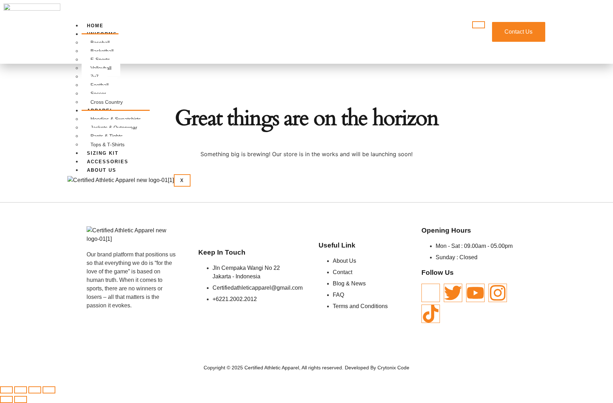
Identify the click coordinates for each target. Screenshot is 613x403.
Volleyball (100, 68)
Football (99, 85)
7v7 (94, 76)
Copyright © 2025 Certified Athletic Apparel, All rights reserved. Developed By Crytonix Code (306, 367)
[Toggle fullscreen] (20, 389)
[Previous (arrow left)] (6, 399)
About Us (101, 170)
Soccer (98, 93)
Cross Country (106, 102)
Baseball (100, 42)
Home (95, 25)
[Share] (34, 389)
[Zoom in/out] (6, 389)
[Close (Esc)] (49, 389)
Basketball (102, 51)
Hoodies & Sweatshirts (115, 119)
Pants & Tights (106, 136)
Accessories (107, 161)
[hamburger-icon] (478, 24)
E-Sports (100, 59)
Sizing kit (102, 153)
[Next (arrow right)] (20, 399)
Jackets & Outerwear (113, 127)
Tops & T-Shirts (107, 144)
